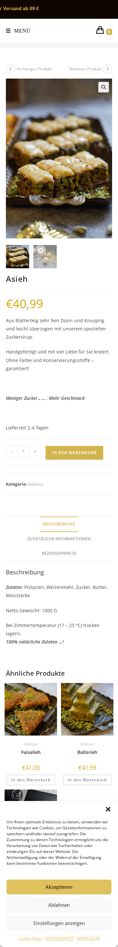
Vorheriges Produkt (34, 69)
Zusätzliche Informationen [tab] (59, 539)
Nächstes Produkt (85, 69)
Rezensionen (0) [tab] (59, 553)
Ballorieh (87, 752)
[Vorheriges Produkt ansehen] (10, 69)
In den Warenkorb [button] (30, 780)
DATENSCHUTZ (60, 938)
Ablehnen (59, 905)
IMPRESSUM (88, 938)
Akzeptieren (59, 887)
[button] (108, 809)
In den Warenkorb (74, 452)
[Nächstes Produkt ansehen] (107, 69)
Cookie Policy (30, 938)
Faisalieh (31, 752)
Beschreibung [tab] (59, 524)
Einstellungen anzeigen (59, 923)
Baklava (35, 484)
